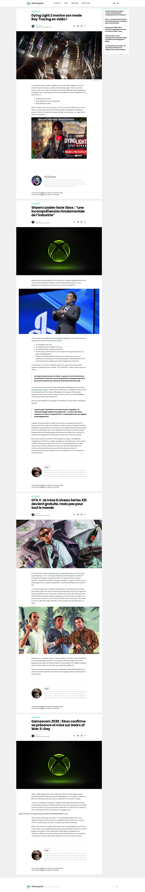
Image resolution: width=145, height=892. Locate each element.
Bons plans (86, 3)
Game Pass (74, 3)
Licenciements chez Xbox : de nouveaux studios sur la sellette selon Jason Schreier (115, 48)
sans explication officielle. (65, 665)
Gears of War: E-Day (41, 807)
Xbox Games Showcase (45, 794)
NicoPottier (41, 25)
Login (61, 193)
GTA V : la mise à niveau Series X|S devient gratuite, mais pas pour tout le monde (116, 21)
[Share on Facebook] (74, 26)
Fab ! (39, 221)
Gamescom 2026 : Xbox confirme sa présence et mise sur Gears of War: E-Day (115, 29)
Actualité (57, 3)
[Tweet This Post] (77, 26)
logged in (43, 195)
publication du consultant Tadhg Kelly (58, 338)
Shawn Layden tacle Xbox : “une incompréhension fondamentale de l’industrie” (115, 13)
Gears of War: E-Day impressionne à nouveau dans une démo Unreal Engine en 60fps (116, 38)
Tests (66, 3)
